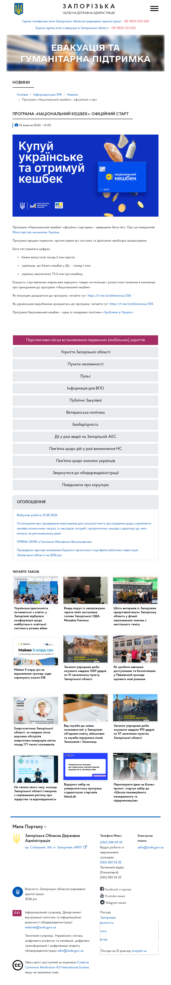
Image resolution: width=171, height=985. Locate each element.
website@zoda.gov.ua (40, 927)
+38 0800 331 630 (123, 28)
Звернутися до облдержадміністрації (86, 473)
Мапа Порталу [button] (28, 826)
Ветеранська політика (85, 413)
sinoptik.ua (139, 951)
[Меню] (153, 9)
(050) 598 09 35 (111, 842)
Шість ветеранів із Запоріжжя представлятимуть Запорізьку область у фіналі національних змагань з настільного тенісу (135, 616)
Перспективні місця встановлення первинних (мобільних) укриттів (85, 340)
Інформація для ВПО (85, 388)
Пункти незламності (85, 364)
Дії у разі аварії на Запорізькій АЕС (85, 437)
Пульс (85, 376)
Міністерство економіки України (36, 232)
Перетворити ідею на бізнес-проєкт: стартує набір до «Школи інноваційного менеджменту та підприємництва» (134, 792)
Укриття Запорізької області (85, 352)
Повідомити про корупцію (85, 485)
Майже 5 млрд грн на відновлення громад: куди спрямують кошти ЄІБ (32, 673)
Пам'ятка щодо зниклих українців (85, 461)
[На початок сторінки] (85, 978)
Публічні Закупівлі (86, 400)
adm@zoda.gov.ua (150, 847)
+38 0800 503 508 (136, 21)
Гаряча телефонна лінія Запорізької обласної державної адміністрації (71, 21)
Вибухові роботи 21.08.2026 (37, 515)
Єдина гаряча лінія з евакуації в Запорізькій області (72, 28)
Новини (72, 94)
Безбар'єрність (85, 425)
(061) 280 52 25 (110, 862)
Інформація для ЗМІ (47, 94)
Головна (22, 94)
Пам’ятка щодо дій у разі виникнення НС (85, 449)
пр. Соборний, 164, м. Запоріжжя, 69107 (53, 847)
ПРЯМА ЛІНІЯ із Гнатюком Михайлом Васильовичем (54, 542)
